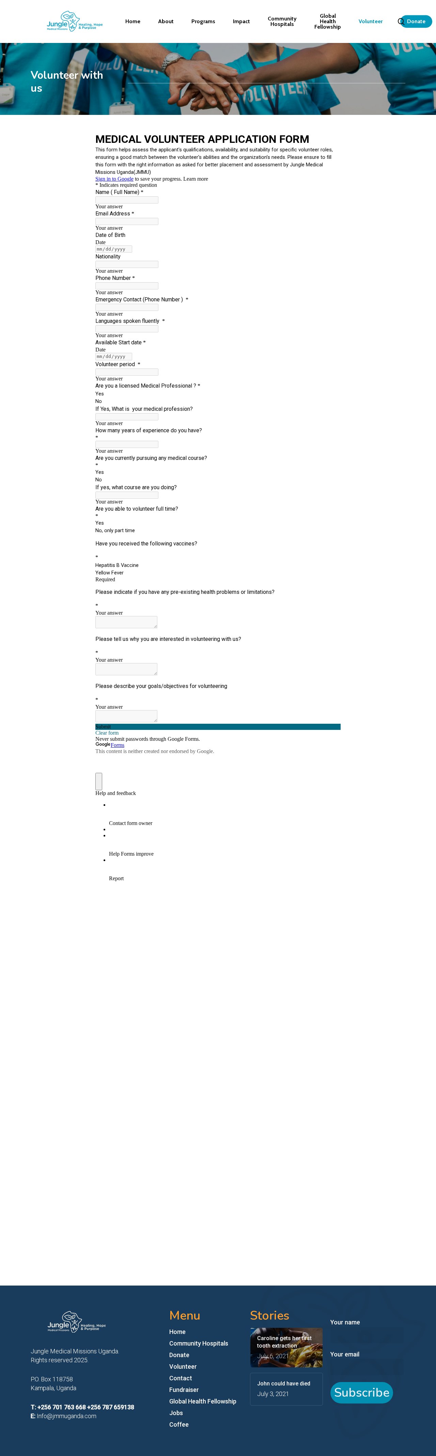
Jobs (176, 1412)
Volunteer (183, 1366)
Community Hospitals (198, 1343)
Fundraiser (184, 1389)
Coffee (179, 1424)
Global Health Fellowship (202, 1401)
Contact (180, 1378)
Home (177, 1331)
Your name (345, 1322)
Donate (179, 1355)
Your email (344, 1354)
